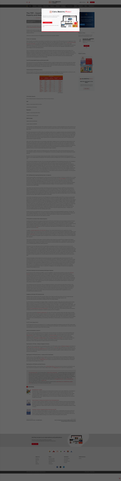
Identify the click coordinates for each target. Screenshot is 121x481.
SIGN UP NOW (47, 22)
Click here (49, 25)
